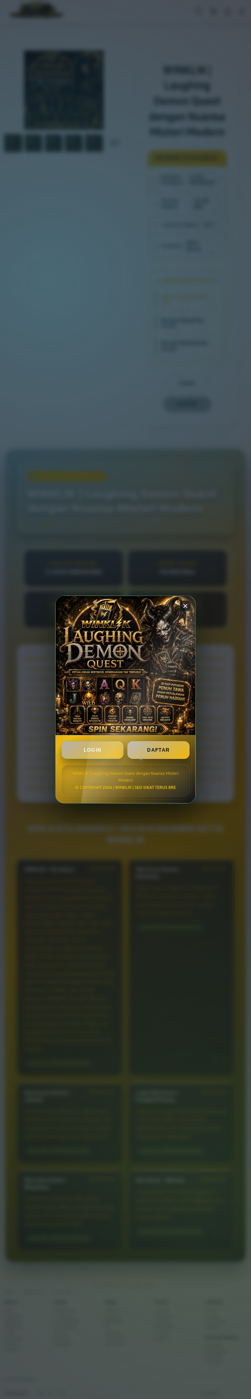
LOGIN (93, 750)
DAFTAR (158, 750)
